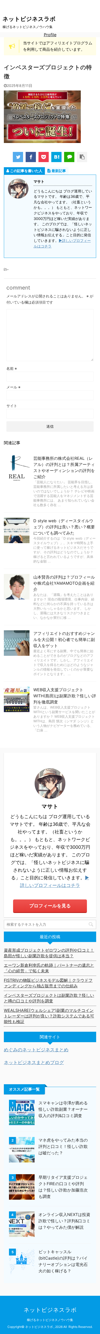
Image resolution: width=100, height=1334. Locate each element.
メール (13, 387)
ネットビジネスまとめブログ (34, 1062)
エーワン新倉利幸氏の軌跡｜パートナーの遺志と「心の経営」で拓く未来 (49, 968)
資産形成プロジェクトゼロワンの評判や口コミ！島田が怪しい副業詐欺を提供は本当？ (49, 953)
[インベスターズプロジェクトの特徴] (56, 157)
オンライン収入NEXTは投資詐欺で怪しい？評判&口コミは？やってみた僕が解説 (64, 1221)
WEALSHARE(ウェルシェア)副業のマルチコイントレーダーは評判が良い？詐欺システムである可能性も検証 (49, 1016)
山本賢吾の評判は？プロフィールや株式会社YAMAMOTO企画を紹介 (64, 583)
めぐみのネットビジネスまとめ (36, 1049)
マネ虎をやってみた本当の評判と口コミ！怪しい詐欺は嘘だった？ (63, 1146)
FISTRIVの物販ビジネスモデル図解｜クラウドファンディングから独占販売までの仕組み (48, 983)
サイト (11, 405)
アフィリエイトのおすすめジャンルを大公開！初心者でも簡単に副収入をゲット (64, 639)
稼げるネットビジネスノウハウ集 (50, 1320)
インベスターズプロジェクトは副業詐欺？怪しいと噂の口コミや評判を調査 (49, 998)
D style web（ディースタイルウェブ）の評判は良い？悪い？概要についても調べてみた (64, 526)
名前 (11, 368)
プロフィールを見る (50, 905)
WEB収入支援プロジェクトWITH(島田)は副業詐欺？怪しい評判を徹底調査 (64, 695)
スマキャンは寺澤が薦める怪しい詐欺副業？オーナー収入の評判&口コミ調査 (63, 1109)
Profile (50, 34)
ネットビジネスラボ (29, 19)
